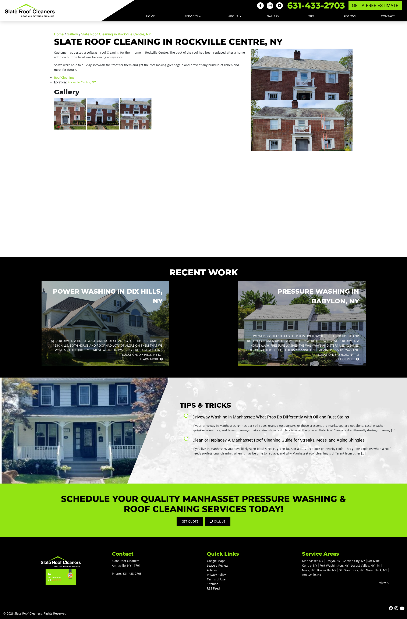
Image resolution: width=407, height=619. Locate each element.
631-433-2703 (316, 5)
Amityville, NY (311, 575)
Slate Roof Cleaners (28, 613)
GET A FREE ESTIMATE (375, 5)
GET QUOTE (190, 521)
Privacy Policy (216, 575)
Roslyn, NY (333, 561)
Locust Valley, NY (363, 565)
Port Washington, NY (333, 565)
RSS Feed (213, 588)
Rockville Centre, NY (82, 82)
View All (384, 583)
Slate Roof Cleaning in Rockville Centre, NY (116, 34)
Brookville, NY (326, 570)
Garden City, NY (354, 561)
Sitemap (213, 584)
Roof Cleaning (64, 77)
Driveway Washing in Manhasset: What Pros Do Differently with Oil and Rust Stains (270, 417)
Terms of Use (216, 579)
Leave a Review (217, 565)
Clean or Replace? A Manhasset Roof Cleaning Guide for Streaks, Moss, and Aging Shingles (278, 440)
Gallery (72, 34)
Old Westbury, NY (351, 570)
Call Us (219, 521)
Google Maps (216, 561)
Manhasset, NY (312, 561)
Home (59, 34)
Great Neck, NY (376, 570)
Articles (212, 570)
